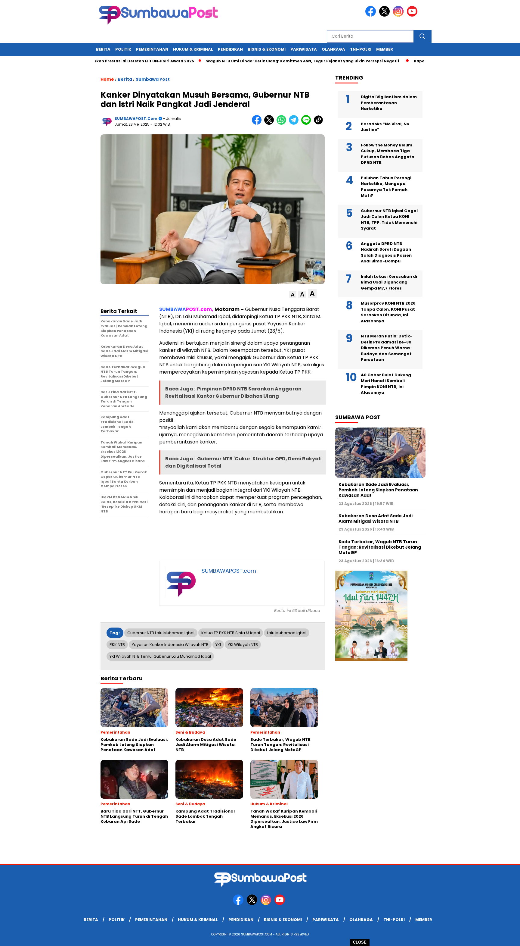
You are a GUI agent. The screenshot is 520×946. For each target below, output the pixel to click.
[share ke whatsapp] (283, 123)
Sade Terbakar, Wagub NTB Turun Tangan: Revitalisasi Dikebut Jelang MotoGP (380, 547)
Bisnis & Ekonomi (267, 49)
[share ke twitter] (270, 123)
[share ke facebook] (258, 123)
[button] (292, 294)
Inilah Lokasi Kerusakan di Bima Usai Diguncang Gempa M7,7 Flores (389, 282)
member (384, 49)
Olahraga (333, 49)
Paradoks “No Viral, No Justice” (385, 127)
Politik (123, 49)
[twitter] (385, 15)
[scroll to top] (499, 937)
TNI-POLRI (360, 49)
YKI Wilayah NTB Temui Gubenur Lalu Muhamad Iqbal (160, 656)
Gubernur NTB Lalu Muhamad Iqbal (160, 633)
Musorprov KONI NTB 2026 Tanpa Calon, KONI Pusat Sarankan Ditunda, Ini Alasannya (388, 312)
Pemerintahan (152, 49)
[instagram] (399, 15)
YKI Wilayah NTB (243, 644)
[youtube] (413, 15)
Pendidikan (230, 49)
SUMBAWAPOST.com (136, 118)
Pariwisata (303, 49)
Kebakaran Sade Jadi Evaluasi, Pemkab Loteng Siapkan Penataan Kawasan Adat (378, 489)
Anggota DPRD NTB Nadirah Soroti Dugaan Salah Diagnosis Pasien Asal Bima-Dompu (386, 252)
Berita (103, 49)
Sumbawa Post (153, 79)
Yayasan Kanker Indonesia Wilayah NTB (170, 644)
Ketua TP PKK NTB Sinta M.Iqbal (230, 633)
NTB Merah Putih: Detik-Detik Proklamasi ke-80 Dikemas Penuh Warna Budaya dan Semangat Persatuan (386, 347)
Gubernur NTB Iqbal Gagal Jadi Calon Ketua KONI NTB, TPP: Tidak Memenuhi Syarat (389, 219)
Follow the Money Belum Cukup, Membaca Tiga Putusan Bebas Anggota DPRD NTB (387, 154)
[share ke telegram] (295, 123)
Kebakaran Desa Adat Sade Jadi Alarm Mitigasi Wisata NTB (376, 518)
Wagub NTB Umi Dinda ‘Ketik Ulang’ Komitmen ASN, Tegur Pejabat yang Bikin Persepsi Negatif (278, 61)
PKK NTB (117, 644)
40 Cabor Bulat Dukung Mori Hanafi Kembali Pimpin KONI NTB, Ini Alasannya (386, 384)
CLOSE (360, 942)
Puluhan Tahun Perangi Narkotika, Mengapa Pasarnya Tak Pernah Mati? (386, 187)
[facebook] (371, 15)
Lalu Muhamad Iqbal (286, 633)
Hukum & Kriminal (193, 49)
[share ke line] (307, 123)
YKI (218, 644)
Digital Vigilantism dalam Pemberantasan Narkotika (389, 102)
